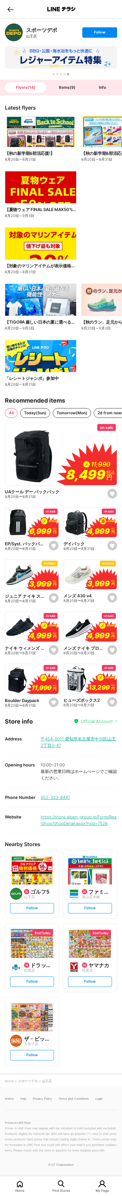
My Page (102, 1190)
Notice (9, 1098)
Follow (99, 34)
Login (98, 1098)
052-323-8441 (55, 797)
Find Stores (61, 1190)
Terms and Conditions (74, 1098)
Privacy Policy (42, 1098)
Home (19, 1190)
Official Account (97, 721)
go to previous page (10, 9)
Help (23, 1098)
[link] (14, 32)
